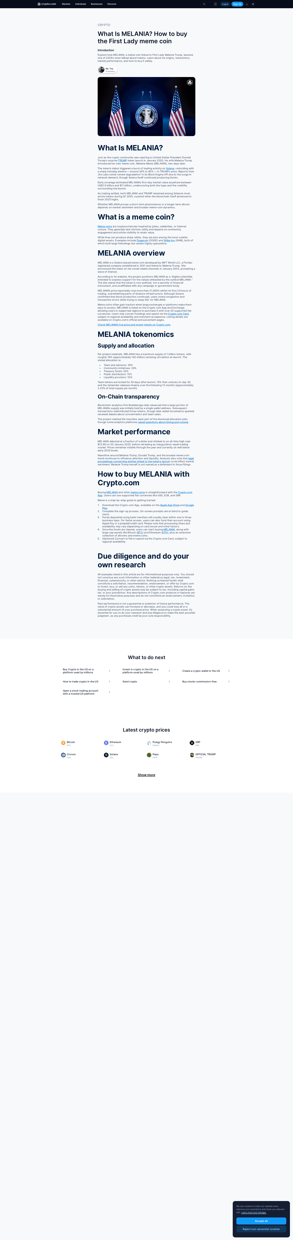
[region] (261, 1219)
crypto (104, 24)
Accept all (261, 1220)
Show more (146, 775)
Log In (225, 4)
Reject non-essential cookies (261, 1229)
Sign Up (237, 4)
